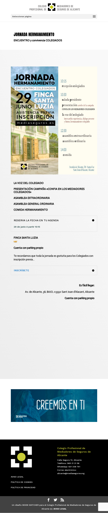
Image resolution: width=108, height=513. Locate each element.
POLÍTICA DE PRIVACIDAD (23, 487)
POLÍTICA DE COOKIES (21, 482)
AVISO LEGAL (17, 477)
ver (15, 241)
